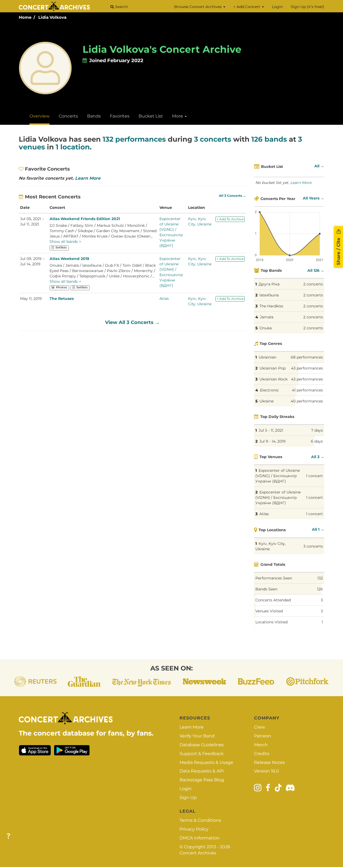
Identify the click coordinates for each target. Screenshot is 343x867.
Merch (261, 744)
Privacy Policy (194, 829)
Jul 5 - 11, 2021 (271, 430)
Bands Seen (266, 589)
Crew (259, 727)
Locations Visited (271, 622)
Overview (39, 116)
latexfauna (269, 295)
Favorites (119, 116)
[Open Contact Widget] (8, 836)
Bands (94, 116)
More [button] (178, 116)
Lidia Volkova (52, 17)
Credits (261, 753)
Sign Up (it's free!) (307, 6)
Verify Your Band (197, 735)
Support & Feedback (202, 753)
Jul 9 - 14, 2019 (272, 441)
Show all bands (64, 241)
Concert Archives (198, 852)
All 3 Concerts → (232, 196)
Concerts (68, 116)
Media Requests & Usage (206, 762)
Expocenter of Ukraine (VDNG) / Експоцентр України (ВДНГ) (277, 476)
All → (319, 166)
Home (25, 17)
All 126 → (315, 270)
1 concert (314, 475)
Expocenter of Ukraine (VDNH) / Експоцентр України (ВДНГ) (278, 497)
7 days (317, 430)
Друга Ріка (269, 284)
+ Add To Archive (230, 219)
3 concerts (212, 139)
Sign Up (188, 797)
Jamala (266, 317)
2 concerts (313, 284)
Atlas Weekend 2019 (69, 258)
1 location (73, 147)
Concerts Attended (273, 600)
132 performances (134, 139)
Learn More (87, 178)
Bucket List (151, 116)
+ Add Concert (247, 6)
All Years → (313, 198)
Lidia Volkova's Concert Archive (162, 49)
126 (320, 589)
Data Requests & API (202, 771)
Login (277, 6)
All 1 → (318, 529)
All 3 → (317, 456)
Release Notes (269, 762)
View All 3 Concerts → (132, 322)
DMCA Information (199, 837)
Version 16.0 (266, 771)
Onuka (265, 328)
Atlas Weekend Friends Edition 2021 (85, 218)
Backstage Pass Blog (202, 779)
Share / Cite (338, 250)
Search (121, 6)
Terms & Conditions (200, 820)
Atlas (164, 298)
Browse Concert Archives (198, 6)
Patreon (262, 735)
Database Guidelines (202, 744)
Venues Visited (269, 611)
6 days (317, 441)
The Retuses (62, 298)
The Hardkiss (271, 306)
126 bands (269, 139)
